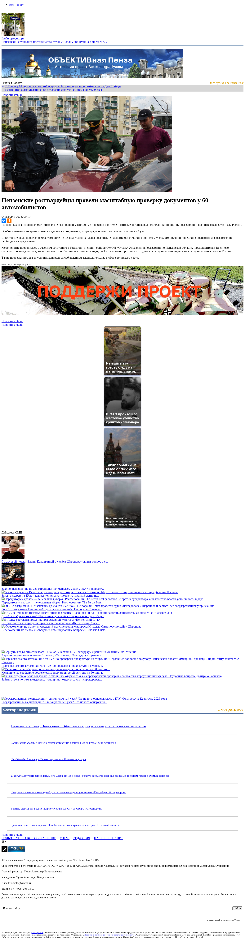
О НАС (64, 838)
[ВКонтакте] (4, 220)
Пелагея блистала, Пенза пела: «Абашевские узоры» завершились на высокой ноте (78, 726)
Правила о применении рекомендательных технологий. (110, 935)
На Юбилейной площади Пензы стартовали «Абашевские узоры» (48, 759)
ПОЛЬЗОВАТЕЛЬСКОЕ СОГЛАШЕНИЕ (29, 838)
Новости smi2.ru (12, 95)
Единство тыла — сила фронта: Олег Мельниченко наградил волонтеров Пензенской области (65, 825)
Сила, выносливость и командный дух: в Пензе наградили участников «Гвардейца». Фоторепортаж (68, 792)
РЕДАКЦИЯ (81, 838)
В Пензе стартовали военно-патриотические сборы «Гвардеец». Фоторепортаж (56, 808)
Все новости (17, 4)
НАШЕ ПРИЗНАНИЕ (108, 838)
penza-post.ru (37, 932)
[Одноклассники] (9, 220)
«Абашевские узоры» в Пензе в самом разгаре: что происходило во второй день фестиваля (63, 742)
